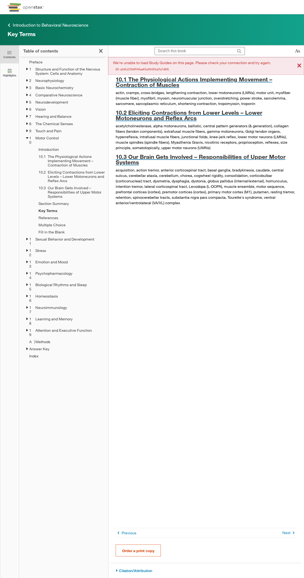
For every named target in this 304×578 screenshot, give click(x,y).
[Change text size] (297, 51)
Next (286, 532)
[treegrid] (63, 209)
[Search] (239, 51)
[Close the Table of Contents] (101, 51)
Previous (129, 533)
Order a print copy (138, 550)
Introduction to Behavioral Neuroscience (50, 25)
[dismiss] (299, 65)
